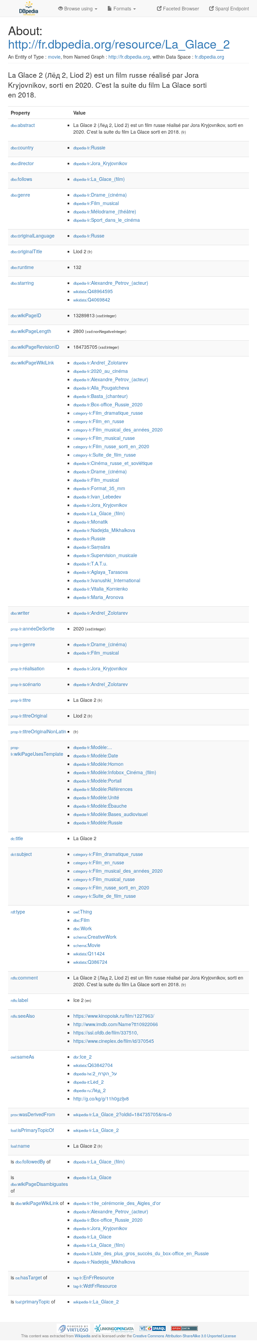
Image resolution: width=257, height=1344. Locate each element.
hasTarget (28, 1277)
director (22, 163)
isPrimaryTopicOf (32, 1130)
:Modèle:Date (95, 755)
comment (24, 977)
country (22, 147)
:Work (82, 928)
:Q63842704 (93, 1065)
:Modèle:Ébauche (100, 805)
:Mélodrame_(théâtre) (104, 211)
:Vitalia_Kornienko (100, 588)
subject (21, 854)
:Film (81, 920)
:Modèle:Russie (97, 822)
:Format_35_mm (99, 488)
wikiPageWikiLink (32, 362)
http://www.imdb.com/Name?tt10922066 (115, 1024)
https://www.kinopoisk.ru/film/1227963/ (113, 1015)
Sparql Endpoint (231, 8)
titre (21, 699)
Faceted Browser (180, 8)
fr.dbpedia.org (209, 56)
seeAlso (23, 1015)
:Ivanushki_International (106, 580)
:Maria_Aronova (98, 597)
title (17, 838)
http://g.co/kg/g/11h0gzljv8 (101, 1098)
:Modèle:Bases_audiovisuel (110, 814)
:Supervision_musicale (105, 555)
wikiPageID (26, 315)
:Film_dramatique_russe (108, 412)
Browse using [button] (78, 8)
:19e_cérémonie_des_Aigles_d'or (117, 1203)
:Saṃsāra (91, 546)
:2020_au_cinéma (100, 370)
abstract (23, 125)
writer (20, 612)
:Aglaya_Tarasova (100, 571)
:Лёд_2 (89, 1090)
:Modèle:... (92, 747)
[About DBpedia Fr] (28, 8)
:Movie (86, 945)
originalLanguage (33, 235)
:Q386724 (90, 961)
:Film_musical (96, 203)
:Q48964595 (93, 291)
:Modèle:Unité (96, 797)
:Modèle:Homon (98, 763)
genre (20, 194)
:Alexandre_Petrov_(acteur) (110, 282)
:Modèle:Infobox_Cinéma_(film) (114, 772)
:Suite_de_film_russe (104, 454)
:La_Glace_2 (96, 1130)
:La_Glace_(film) (99, 179)
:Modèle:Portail (97, 780)
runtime (22, 267)
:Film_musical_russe (104, 437)
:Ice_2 (82, 1056)
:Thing (82, 911)
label (19, 1000)
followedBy (30, 1161)
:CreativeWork (94, 936)
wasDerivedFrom (33, 1114)
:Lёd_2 (88, 1081)
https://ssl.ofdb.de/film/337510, (105, 1032)
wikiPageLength (31, 331)
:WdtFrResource (95, 1285)
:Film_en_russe (98, 421)
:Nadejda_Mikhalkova (104, 530)
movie (54, 56)
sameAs (22, 1056)
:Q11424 (89, 953)
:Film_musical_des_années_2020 (118, 429)
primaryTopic (32, 1301)
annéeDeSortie (33, 628)
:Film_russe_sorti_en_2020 (111, 446)
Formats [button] (122, 8)
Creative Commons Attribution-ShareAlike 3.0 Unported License (184, 1335)
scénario (26, 684)
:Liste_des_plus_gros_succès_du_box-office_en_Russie (141, 1253)
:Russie (89, 147)
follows (21, 179)
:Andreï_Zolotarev (100, 362)
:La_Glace (92, 1177)
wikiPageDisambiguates (39, 1184)
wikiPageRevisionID (35, 346)
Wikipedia (82, 1335)
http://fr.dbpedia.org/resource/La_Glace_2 (119, 43)
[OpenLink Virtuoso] (73, 1327)
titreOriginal (29, 715)
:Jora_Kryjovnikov (100, 163)
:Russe (88, 235)
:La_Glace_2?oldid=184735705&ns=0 (122, 1114)
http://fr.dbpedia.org (129, 56)
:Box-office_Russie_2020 (108, 404)
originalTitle (26, 251)
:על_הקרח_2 (95, 1073)
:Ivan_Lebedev (97, 496)
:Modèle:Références (103, 789)
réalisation (28, 668)
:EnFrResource (93, 1277)
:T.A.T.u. (90, 563)
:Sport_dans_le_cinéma (106, 219)
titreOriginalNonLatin (38, 731)
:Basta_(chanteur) (100, 396)
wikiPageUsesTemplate (37, 751)
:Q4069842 (91, 299)
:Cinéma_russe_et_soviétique (113, 463)
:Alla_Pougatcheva (101, 387)
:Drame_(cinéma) (100, 194)
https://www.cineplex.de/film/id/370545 (113, 1040)
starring (22, 282)
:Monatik (90, 521)
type (18, 911)
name (20, 1145)
